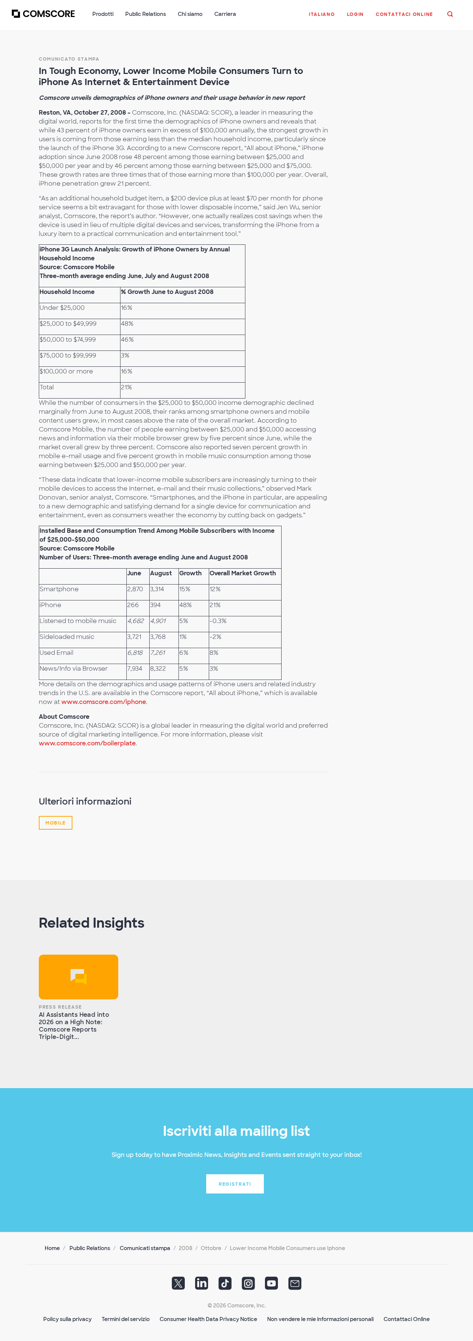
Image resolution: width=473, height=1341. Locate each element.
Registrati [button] (235, 1184)
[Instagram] (248, 1286)
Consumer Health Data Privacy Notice (208, 1319)
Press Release (60, 1007)
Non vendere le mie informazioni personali (320, 1319)
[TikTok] (225, 1286)
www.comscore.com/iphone (103, 702)
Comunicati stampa (145, 1248)
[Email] (295, 1286)
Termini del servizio (126, 1319)
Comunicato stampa (69, 59)
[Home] (43, 18)
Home (52, 1248)
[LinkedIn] (201, 1286)
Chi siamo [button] (190, 14)
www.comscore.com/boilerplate (87, 743)
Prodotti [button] (102, 14)
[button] (322, 18)
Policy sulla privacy (67, 1319)
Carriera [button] (225, 14)
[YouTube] (271, 1286)
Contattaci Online (407, 1319)
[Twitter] (178, 1286)
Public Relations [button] (145, 14)
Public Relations (89, 1248)
